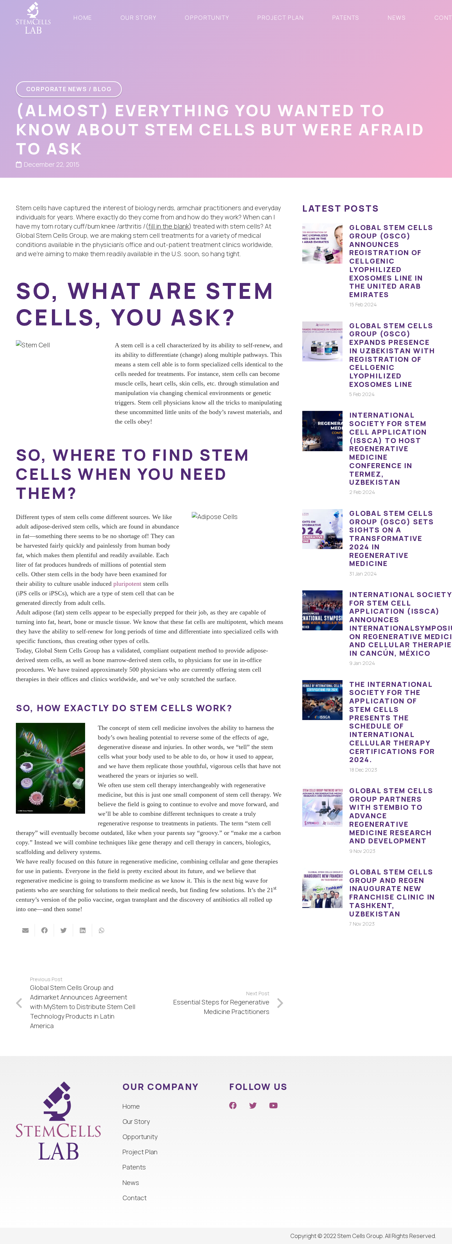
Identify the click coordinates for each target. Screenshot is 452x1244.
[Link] (33, 18)
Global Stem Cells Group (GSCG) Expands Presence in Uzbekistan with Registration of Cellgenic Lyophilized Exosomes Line (392, 355)
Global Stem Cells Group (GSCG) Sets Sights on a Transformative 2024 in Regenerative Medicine (391, 538)
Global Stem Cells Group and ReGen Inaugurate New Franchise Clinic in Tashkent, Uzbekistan (392, 893)
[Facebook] (233, 1106)
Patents (134, 1167)
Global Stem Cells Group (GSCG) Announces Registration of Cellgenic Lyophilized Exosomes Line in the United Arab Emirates (391, 261)
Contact (135, 1197)
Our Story (136, 1121)
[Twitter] (253, 1106)
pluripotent (128, 583)
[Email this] (25, 930)
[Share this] (44, 930)
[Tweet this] (63, 930)
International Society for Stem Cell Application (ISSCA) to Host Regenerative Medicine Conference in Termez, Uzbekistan (388, 448)
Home (131, 1106)
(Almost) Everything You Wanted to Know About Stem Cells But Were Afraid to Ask (220, 129)
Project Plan (140, 1152)
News (131, 1182)
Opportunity (140, 1136)
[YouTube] (273, 1106)
